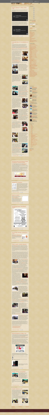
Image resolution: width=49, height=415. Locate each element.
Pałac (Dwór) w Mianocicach (21, 299)
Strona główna (20, 406)
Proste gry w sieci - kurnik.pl (32, 34)
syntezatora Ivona (17, 281)
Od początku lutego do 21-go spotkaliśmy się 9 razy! (33, 135)
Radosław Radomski (32, 149)
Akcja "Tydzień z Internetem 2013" (33, 64)
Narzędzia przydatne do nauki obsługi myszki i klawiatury (34, 87)
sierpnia (31, 128)
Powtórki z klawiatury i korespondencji (18, 371)
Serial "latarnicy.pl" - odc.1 (32, 59)
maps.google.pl (22, 280)
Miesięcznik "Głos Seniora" (32, 32)
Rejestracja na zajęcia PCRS (32, 76)
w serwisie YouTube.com (18, 342)
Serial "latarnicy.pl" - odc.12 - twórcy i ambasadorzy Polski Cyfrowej (33, 48)
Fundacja (21, 4)
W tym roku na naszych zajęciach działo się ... (34, 105)
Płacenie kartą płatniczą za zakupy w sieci (19, 333)
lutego (31, 133)
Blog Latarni (13, 4)
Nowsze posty (13, 406)
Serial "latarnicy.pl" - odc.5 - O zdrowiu (33, 55)
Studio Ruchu (25, 4)
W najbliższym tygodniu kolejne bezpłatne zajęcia (34, 91)
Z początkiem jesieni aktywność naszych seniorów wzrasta (34, 115)
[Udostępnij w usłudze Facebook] (21, 155)
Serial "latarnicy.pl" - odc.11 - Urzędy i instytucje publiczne (33, 49)
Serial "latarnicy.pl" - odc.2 (32, 58)
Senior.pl (30, 37)
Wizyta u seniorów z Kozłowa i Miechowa (19, 244)
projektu (23, 164)
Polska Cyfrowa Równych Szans (32, 38)
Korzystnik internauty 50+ (32, 70)
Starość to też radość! (15, 195)
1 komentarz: (17, 155)
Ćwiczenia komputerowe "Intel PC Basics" (33, 73)
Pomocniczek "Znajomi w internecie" (33, 46)
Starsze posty (27, 406)
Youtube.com (19, 148)
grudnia (31, 125)
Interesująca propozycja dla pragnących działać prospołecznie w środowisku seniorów (20, 162)
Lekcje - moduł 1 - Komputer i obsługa (33, 63)
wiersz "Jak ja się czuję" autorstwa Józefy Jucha (17, 268)
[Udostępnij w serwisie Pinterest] (22, 192)
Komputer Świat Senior (32, 35)
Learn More (35, 1)
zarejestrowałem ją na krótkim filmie (22, 95)
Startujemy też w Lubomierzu (17, 182)
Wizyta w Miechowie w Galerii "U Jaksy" (16, 327)
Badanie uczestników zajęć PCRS (33, 44)
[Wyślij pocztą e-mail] (19, 155)
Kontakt (33, 4)
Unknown (31, 150)
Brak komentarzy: (18, 192)
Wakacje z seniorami (34, 112)
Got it (38, 1)
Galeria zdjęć (29, 4)
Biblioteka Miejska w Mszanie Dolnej (33, 40)
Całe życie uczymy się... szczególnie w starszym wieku (34, 108)
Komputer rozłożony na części (17, 388)
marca (31, 132)
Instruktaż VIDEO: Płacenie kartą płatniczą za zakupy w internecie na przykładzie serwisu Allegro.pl (33, 65)
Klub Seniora (17, 4)
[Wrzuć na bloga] (20, 155)
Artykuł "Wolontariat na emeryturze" (33, 75)
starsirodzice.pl (13, 197)
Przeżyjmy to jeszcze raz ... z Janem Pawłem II (34, 119)
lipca (31, 129)
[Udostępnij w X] (21, 192)
